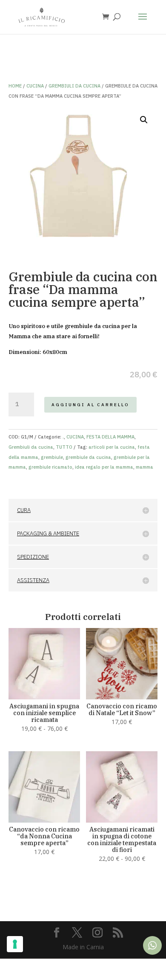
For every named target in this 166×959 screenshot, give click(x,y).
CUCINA (35, 86)
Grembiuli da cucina (74, 86)
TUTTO (64, 447)
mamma (144, 467)
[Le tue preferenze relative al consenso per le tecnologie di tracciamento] (15, 944)
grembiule (52, 457)
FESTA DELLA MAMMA (110, 437)
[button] (144, 119)
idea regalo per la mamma (104, 467)
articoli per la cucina (112, 447)
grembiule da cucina (88, 457)
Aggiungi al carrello (90, 404)
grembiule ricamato (50, 467)
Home (15, 86)
